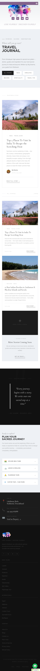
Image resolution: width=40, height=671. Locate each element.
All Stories (8, 72)
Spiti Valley (5, 586)
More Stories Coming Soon (20, 342)
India (18, 72)
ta (17, 553)
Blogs (3, 632)
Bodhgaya (5, 618)
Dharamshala (5, 582)
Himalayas (28, 72)
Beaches (6, 77)
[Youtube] (27, 18)
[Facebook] (13, 18)
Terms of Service (7, 643)
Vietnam (4, 607)
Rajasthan (5, 576)
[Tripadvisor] (22, 18)
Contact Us (5, 636)
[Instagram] (17, 18)
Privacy (18, 666)
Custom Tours (6, 611)
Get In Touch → (20, 356)
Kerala (4, 579)
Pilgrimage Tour (6, 589)
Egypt (3, 601)
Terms (12, 666)
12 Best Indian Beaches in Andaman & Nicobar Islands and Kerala (20, 288)
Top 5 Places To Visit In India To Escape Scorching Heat (18, 233)
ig (8, 553)
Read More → (31, 251)
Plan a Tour (5, 639)
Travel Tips (31, 77)
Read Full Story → (13, 181)
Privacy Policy (6, 646)
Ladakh (4, 565)
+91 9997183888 (12, 511)
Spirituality (18, 77)
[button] (36, 3)
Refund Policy (6, 650)
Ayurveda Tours (6, 614)
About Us (5, 629)
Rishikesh (5, 572)
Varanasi (4, 569)
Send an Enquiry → (14, 519)
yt (12, 553)
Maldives (4, 604)
